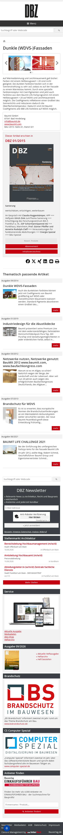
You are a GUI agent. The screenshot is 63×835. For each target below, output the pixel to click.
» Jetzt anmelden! (31, 525)
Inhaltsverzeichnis (31, 251)
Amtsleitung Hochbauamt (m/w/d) (23, 555)
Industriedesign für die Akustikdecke (29, 324)
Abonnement (31, 246)
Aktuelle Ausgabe (12, 631)
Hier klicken (34, 517)
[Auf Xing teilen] (39, 262)
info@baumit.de (12, 121)
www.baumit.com (12, 124)
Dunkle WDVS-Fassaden (20, 286)
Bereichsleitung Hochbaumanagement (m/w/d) (30, 543)
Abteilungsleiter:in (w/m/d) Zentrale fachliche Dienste (29, 568)
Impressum (54, 825)
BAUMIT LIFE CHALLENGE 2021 (24, 442)
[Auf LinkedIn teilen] (45, 262)
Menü (33, 23)
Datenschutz (40, 825)
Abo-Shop (9, 636)
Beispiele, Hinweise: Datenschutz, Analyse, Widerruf (25, 532)
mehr (55, 310)
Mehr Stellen (31, 582)
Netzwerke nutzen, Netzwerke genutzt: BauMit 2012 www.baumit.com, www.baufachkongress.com (31, 362)
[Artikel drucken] (57, 261)
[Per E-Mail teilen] (51, 261)
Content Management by (13, 832)
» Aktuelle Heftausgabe (47, 653)
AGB (30, 825)
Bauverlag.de (55, 832)
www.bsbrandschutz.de (16, 723)
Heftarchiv (9, 639)
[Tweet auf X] (34, 262)
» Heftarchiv (42, 656)
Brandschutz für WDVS (19, 404)
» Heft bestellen (43, 659)
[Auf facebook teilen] (28, 262)
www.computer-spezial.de (17, 766)
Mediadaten (10, 634)
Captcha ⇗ (42, 520)
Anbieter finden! (32, 811)
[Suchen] (59, 30)
